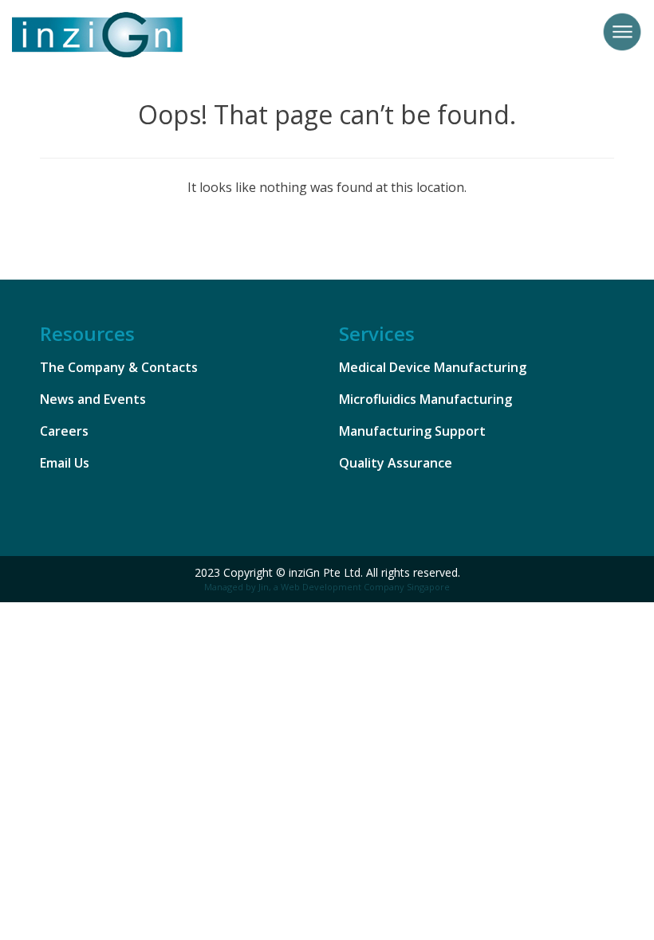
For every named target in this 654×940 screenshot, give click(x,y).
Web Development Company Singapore (365, 587)
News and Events (93, 399)
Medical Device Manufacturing (432, 367)
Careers (64, 431)
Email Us (64, 463)
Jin (263, 587)
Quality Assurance (395, 463)
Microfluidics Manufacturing (425, 399)
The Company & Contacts (119, 367)
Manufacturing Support (412, 431)
